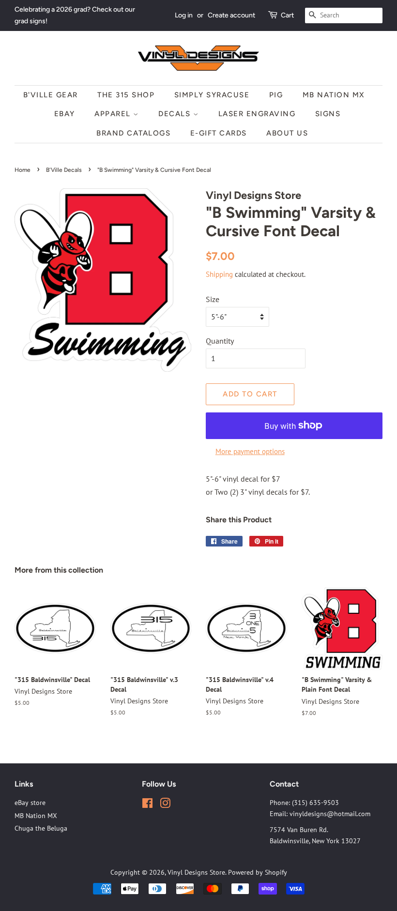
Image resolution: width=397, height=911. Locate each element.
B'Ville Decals (64, 170)
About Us (287, 133)
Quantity (220, 341)
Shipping (219, 274)
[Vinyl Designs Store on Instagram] (165, 805)
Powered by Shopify (257, 872)
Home (23, 170)
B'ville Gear (50, 95)
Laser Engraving (257, 113)
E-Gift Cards (218, 133)
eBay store (30, 802)
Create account (231, 15)
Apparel (113, 113)
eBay (64, 113)
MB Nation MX (334, 95)
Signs (328, 113)
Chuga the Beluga (41, 828)
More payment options (250, 451)
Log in (184, 15)
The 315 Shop (125, 95)
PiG (276, 95)
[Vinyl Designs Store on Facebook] (147, 805)
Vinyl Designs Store (196, 872)
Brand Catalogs (133, 133)
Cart (287, 15)
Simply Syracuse (212, 95)
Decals (175, 113)
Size (212, 299)
